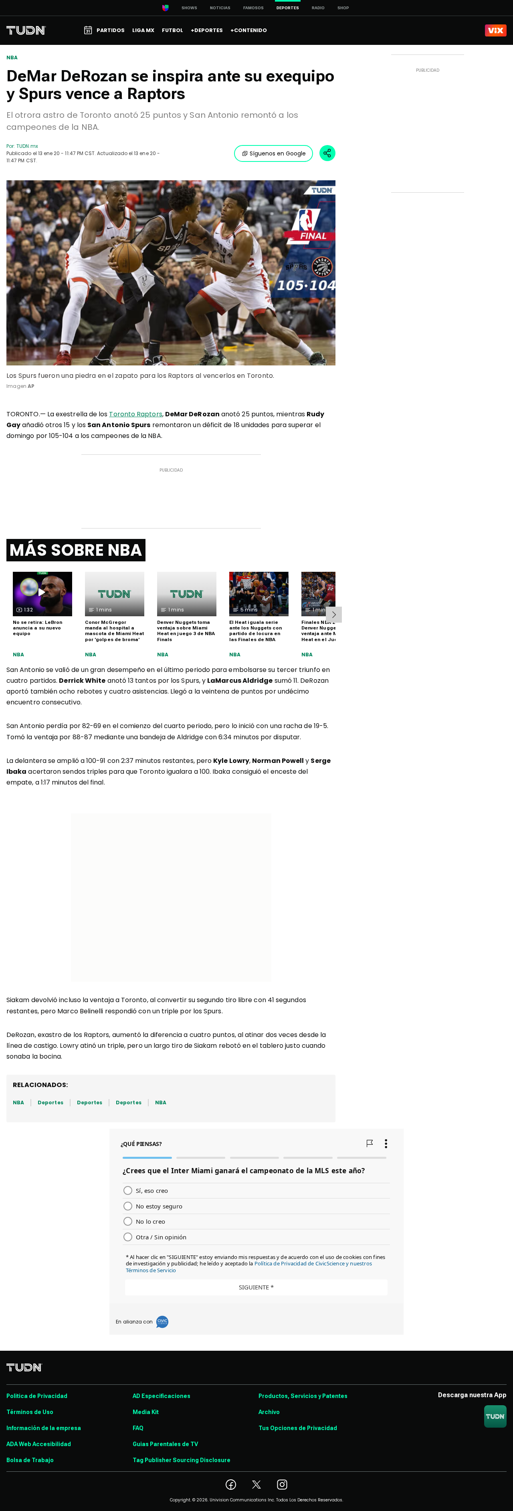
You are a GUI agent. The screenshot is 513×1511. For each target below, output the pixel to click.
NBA (12, 57)
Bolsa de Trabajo (30, 1460)
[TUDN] (26, 30)
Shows (189, 8)
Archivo (269, 1412)
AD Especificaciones (161, 1396)
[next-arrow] (334, 615)
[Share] (327, 153)
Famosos (253, 8)
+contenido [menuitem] (248, 30)
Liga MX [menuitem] (143, 30)
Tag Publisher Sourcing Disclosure (181, 1460)
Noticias (220, 8)
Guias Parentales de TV (165, 1444)
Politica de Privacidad (36, 1396)
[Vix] (496, 30)
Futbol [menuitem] (172, 30)
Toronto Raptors (135, 414)
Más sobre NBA (76, 550)
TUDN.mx (27, 146)
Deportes (50, 1102)
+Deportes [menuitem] (207, 30)
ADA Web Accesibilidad (38, 1444)
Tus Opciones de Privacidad (298, 1428)
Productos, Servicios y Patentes (303, 1396)
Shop (343, 8)
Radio (318, 8)
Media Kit (146, 1412)
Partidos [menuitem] (111, 30)
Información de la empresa (43, 1428)
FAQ (138, 1428)
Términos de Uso (29, 1412)
